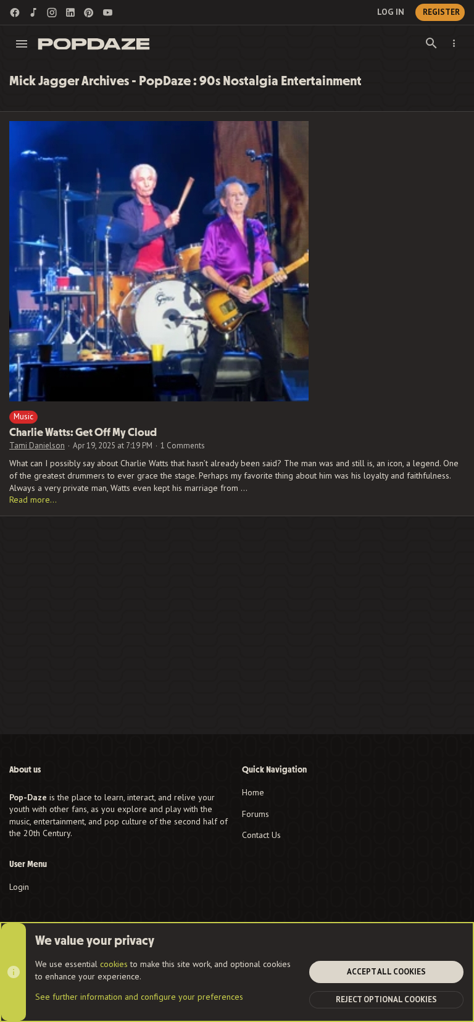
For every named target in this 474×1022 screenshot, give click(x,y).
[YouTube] (107, 12)
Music (23, 416)
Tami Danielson (37, 445)
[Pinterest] (88, 12)
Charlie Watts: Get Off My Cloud (83, 432)
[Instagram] (51, 12)
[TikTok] (33, 12)
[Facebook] (14, 12)
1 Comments (182, 445)
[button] (22, 44)
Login (19, 886)
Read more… (33, 499)
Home (253, 792)
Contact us (261, 834)
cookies (114, 964)
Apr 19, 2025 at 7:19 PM (112, 445)
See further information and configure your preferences (139, 996)
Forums (255, 813)
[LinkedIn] (70, 12)
